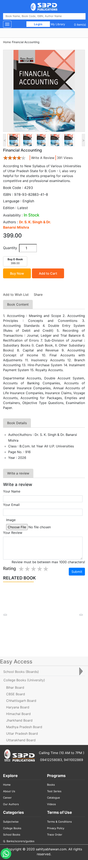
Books (51, 784)
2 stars (27, 569)
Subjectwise (11, 821)
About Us (9, 791)
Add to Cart (48, 273)
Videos (51, 804)
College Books (12, 828)
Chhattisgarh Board (21, 701)
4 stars (39, 569)
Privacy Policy (55, 828)
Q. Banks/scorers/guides (18, 841)
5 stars (46, 569)
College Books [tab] (24, 680)
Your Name (11, 491)
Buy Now (17, 273)
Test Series (54, 791)
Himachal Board (18, 714)
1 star (21, 569)
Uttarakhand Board (21, 740)
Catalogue (53, 797)
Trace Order (54, 834)
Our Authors (11, 804)
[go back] (5, 615)
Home (7, 42)
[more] (81, 615)
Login (38, 24)
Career (7, 797)
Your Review (12, 533)
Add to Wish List (16, 294)
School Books (11, 834)
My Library (58, 24)
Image (11, 520)
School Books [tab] (21, 672)
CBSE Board (15, 694)
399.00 (15, 261)
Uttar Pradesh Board (22, 733)
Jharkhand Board (19, 720)
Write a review (42, 158)
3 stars (33, 569)
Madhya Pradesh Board (24, 727)
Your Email (11, 505)
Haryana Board (17, 707)
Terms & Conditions (59, 821)
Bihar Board (15, 687)
